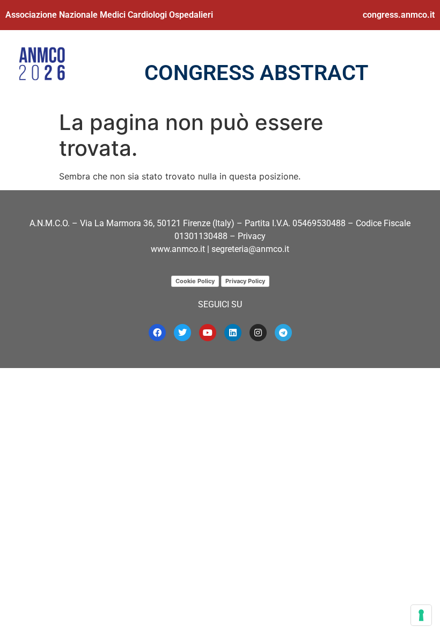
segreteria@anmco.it (250, 249)
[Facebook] (157, 332)
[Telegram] (283, 332)
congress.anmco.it (399, 15)
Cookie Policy (195, 281)
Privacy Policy (245, 281)
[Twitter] (182, 332)
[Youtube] (207, 332)
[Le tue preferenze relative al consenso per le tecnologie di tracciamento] (421, 615)
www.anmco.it (178, 249)
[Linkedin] (232, 332)
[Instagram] (258, 332)
